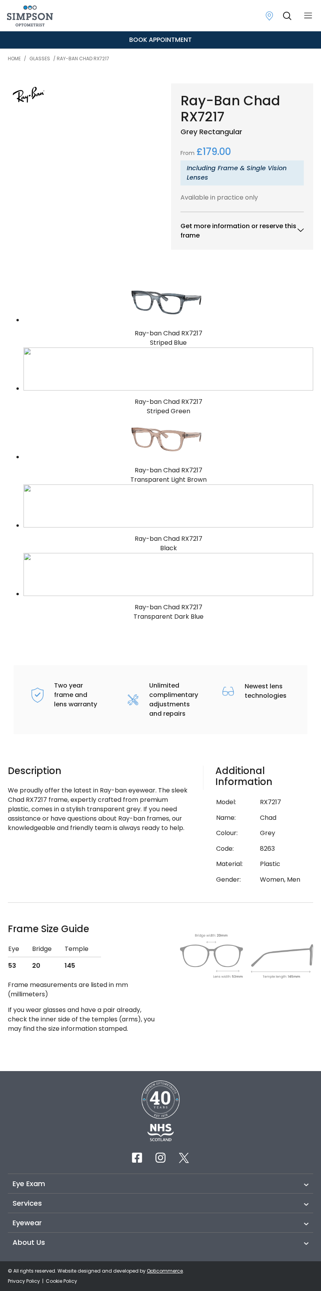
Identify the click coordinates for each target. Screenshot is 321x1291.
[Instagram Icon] (160, 1157)
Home (14, 58)
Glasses (39, 58)
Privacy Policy (24, 1281)
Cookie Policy (61, 1281)
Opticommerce (165, 1271)
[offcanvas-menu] (308, 16)
